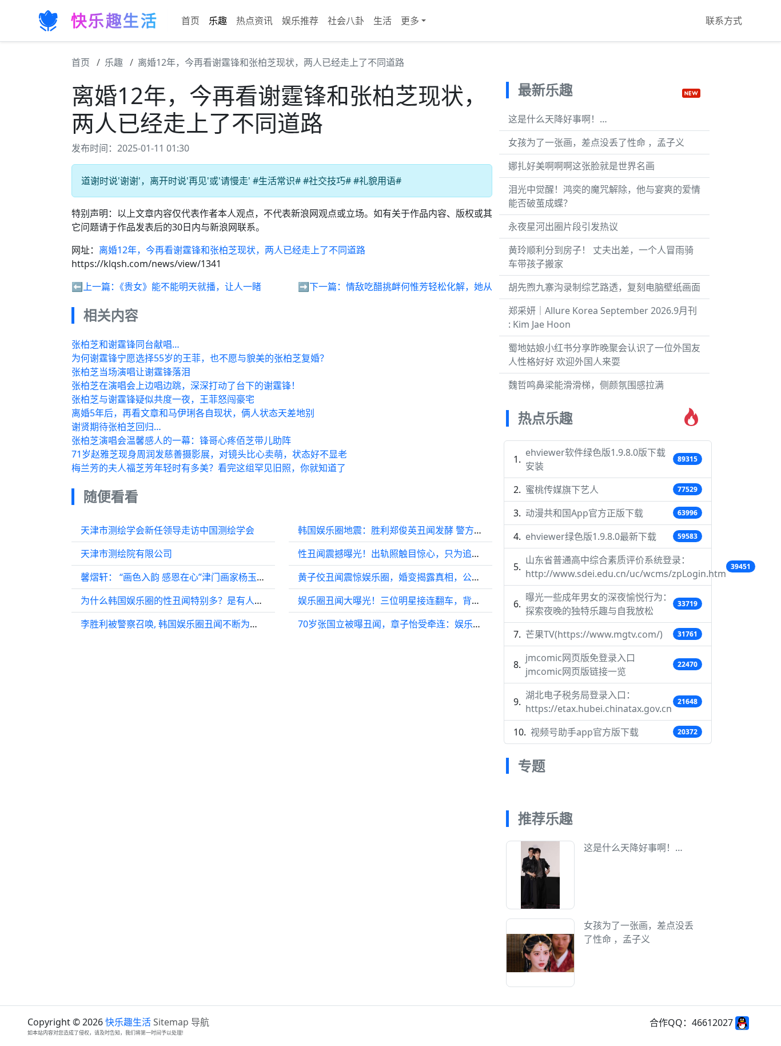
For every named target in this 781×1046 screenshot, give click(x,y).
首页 (190, 20)
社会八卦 (346, 20)
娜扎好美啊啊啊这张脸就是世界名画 (581, 166)
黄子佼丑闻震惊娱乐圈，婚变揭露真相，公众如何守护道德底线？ (430, 577)
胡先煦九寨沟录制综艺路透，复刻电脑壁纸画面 (604, 287)
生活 (382, 20)
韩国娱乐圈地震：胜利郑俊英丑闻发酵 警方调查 (395, 530)
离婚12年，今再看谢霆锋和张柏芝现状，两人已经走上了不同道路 (271, 62)
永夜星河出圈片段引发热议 (563, 226)
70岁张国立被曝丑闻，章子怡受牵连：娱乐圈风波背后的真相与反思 (435, 624)
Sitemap (171, 1022)
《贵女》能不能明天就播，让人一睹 (190, 286)
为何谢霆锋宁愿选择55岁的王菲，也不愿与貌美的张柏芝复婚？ (200, 358)
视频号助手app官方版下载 (585, 732)
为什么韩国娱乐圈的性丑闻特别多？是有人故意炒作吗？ (195, 600)
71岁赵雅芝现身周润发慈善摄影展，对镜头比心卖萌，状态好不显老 (209, 454)
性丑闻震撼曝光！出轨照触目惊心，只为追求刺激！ (403, 553)
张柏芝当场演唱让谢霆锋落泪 (130, 371)
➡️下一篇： (322, 286)
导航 (200, 1022)
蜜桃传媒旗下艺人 (562, 489)
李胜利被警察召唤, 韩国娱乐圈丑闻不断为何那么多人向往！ (202, 624)
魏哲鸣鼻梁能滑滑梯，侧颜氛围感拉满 (586, 385)
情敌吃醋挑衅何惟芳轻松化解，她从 (419, 286)
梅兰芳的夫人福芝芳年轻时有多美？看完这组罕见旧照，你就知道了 (208, 468)
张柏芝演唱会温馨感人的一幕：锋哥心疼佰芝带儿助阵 (181, 440)
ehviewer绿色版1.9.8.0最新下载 (590, 536)
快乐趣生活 (128, 1022)
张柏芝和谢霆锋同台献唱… (125, 344)
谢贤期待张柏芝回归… (116, 426)
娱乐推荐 (300, 20)
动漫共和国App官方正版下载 (584, 513)
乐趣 (218, 20)
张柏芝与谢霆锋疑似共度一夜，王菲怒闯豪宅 (162, 399)
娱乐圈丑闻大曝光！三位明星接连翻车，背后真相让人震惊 (417, 600)
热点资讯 (254, 20)
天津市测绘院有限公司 (126, 553)
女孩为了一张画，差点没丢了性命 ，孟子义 (596, 142)
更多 (410, 20)
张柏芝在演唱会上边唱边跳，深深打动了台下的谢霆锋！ (185, 385)
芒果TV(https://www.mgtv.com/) (594, 634)
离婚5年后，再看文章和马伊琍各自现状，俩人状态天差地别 (192, 413)
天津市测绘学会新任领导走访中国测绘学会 (167, 530)
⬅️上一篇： (95, 286)
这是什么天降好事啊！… (557, 119)
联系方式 (724, 20)
